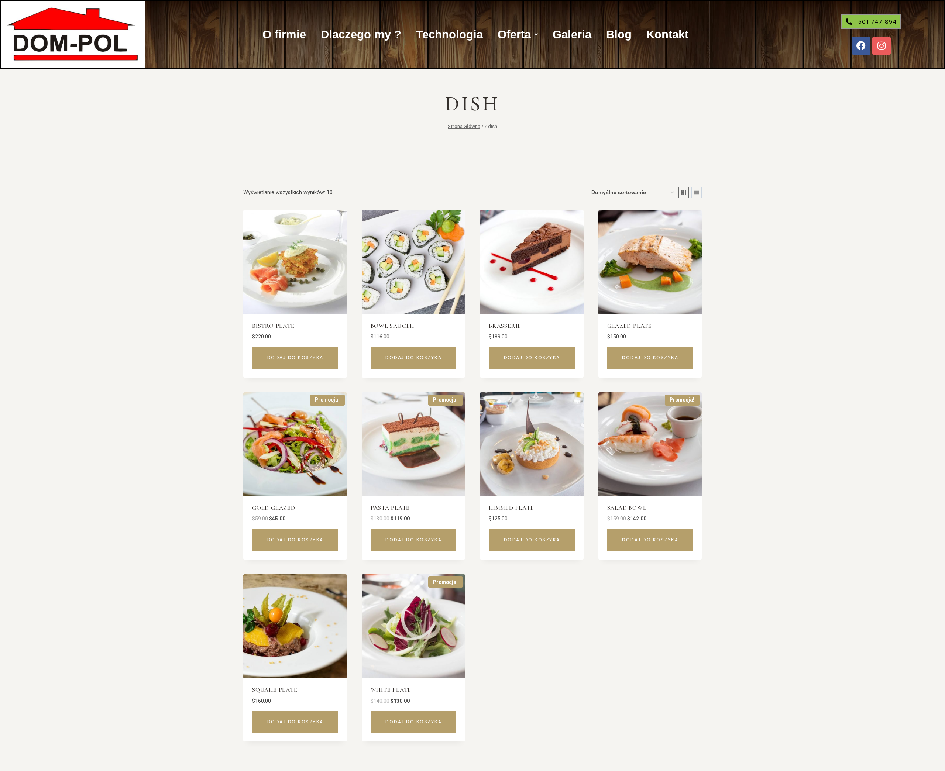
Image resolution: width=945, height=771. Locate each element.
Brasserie (505, 326)
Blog (619, 34)
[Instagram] (881, 46)
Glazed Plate (629, 326)
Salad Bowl (627, 508)
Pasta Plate (390, 508)
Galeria (572, 34)
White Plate (391, 689)
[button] (517, 34)
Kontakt (667, 34)
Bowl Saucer (393, 326)
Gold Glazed (273, 508)
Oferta (514, 34)
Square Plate (275, 689)
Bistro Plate (273, 326)
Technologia (449, 34)
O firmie (284, 34)
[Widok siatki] (683, 192)
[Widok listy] (696, 192)
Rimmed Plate (511, 508)
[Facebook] (861, 46)
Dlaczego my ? (361, 34)
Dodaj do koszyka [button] (295, 357)
